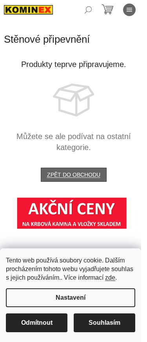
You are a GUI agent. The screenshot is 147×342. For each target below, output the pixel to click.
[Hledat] (88, 10)
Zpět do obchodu (73, 175)
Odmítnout (37, 322)
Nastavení (70, 297)
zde (110, 277)
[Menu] (129, 10)
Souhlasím (104, 322)
